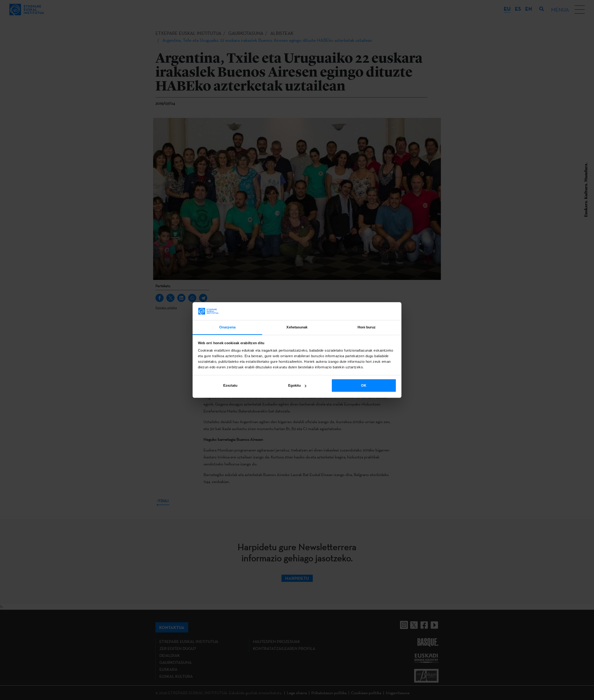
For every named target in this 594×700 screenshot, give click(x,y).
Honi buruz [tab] (367, 327)
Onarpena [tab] (227, 327)
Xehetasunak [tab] (296, 327)
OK (363, 385)
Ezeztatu (230, 385)
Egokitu (294, 385)
